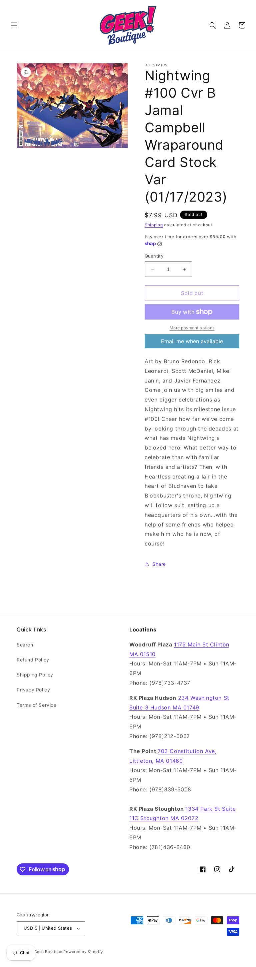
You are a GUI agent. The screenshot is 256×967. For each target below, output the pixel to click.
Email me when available (192, 341)
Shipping (154, 224)
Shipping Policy (35, 674)
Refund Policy (33, 659)
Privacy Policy (33, 689)
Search (25, 644)
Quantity (154, 256)
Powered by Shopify (83, 951)
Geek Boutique (48, 951)
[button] (14, 25)
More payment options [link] (192, 327)
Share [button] (159, 564)
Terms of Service (37, 705)
